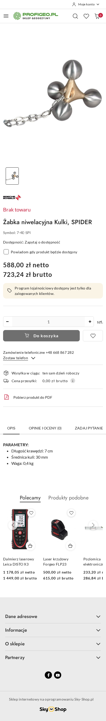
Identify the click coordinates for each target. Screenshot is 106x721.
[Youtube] (57, 675)
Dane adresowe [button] (21, 616)
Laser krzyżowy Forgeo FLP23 (55, 561)
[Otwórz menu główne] (6, 16)
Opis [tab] (11, 428)
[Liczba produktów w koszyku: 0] (97, 16)
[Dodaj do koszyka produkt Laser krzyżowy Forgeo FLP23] (70, 545)
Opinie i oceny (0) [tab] (45, 428)
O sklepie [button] (15, 643)
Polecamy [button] (30, 497)
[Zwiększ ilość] (90, 322)
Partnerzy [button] (15, 657)
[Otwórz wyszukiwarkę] (75, 16)
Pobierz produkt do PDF (32, 397)
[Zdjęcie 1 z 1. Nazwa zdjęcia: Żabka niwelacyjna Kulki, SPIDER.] (12, 176)
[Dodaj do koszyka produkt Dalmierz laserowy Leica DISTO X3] (30, 545)
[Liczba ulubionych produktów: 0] (86, 16)
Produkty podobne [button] (68, 497)
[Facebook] (48, 675)
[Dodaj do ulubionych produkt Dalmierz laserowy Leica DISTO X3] (31, 513)
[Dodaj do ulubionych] (93, 335)
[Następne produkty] (93, 525)
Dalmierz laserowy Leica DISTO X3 (18, 561)
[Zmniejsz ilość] (7, 322)
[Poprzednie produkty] (12, 525)
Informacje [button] (16, 630)
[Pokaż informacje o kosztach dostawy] (73, 380)
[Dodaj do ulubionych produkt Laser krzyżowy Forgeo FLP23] (71, 513)
